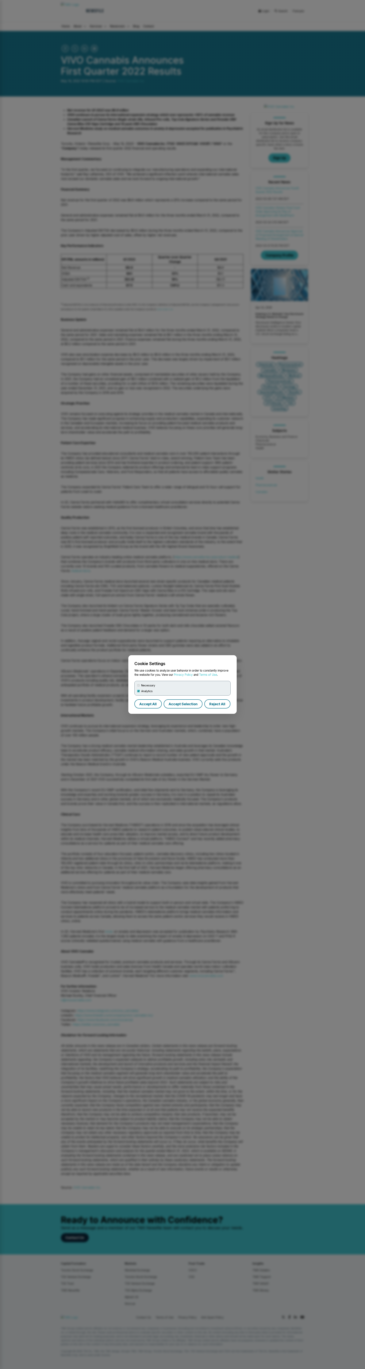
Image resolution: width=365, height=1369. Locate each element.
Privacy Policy (183, 675)
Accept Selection (183, 704)
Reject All (217, 704)
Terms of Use (208, 675)
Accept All (148, 704)
